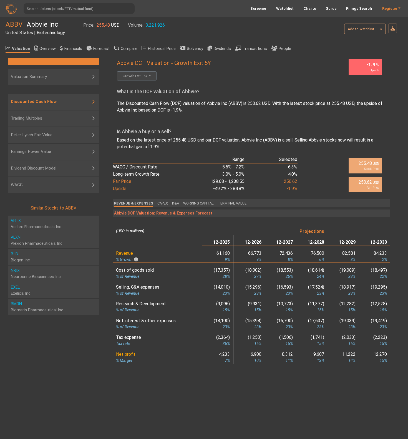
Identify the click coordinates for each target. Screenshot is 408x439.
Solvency (195, 48)
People (285, 48)
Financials (73, 48)
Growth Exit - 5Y (135, 76)
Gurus (331, 8)
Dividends (222, 48)
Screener (258, 8)
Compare (129, 48)
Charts (309, 8)
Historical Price (162, 48)
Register (389, 8)
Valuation (21, 48)
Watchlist (285, 8)
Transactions (255, 48)
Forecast (101, 48)
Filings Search (359, 8)
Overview (47, 48)
